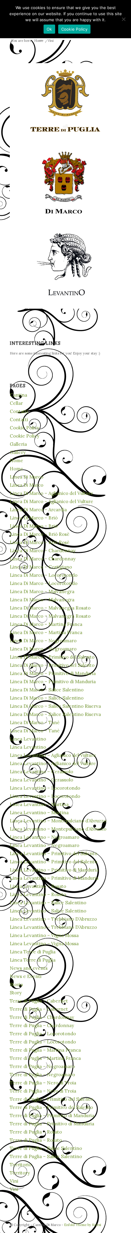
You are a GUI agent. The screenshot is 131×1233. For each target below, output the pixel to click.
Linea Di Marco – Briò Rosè (39, 534)
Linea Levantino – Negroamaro (44, 837)
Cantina (18, 395)
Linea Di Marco (26, 477)
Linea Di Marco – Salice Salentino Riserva (55, 706)
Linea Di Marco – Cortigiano (41, 567)
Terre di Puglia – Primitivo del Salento (51, 1099)
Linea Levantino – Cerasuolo (41, 771)
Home (16, 460)
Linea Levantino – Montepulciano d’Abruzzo (58, 821)
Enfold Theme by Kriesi (82, 1225)
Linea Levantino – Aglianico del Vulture (53, 755)
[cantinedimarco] (65, 183)
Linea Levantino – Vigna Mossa (44, 935)
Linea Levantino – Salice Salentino (48, 902)
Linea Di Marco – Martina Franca (46, 624)
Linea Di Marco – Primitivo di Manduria (53, 673)
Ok (49, 29)
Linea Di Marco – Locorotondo (43, 575)
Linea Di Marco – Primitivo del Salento (52, 657)
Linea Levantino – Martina (39, 804)
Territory (20, 1173)
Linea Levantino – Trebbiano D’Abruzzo (53, 919)
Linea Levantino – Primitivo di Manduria (54, 870)
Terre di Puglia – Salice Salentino (46, 1148)
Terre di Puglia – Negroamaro (42, 1066)
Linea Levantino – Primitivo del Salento (53, 853)
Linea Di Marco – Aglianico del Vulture (51, 493)
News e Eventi (25, 976)
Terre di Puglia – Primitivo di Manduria (52, 1115)
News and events (29, 968)
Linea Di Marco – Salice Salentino (46, 690)
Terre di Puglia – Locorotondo (43, 1033)
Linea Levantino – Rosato (38, 886)
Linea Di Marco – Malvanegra (42, 591)
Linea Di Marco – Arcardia (38, 509)
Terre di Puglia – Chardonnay (42, 1017)
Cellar (16, 403)
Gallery (18, 452)
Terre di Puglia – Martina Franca (45, 1050)
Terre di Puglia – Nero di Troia (43, 1083)
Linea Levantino (28, 739)
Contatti (19, 411)
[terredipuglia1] (65, 101)
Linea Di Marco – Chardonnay (43, 550)
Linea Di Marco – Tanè (35, 722)
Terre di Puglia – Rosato (36, 1132)
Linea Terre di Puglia (32, 952)
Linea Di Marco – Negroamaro (43, 640)
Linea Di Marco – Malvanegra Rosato (50, 608)
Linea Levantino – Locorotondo (45, 788)
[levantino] (65, 265)
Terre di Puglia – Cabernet (39, 1001)
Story (16, 993)
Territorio (20, 1164)
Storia (16, 984)
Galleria (18, 444)
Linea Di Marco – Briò (34, 518)
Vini (14, 1181)
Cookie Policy (24, 428)
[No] (123, 19)
